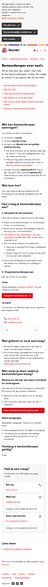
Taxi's (42, 59)
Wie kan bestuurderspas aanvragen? (20, 85)
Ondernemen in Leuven (18, 59)
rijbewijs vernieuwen (23, 165)
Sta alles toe (10, 25)
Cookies (31, 574)
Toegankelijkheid (22, 577)
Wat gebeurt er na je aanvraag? (18, 97)
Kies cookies (10, 39)
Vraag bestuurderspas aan (18, 296)
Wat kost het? (10, 89)
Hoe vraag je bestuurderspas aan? (19, 93)
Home (4, 59)
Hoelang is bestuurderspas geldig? (19, 108)
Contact (5, 574)
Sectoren (34, 59)
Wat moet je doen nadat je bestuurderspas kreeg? (23, 103)
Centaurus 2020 (25, 287)
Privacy (22, 574)
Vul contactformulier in (17, 521)
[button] (21, 330)
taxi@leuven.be (15, 322)
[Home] (11, 50)
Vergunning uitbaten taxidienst (18, 549)
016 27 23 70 (13, 318)
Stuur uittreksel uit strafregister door (21, 410)
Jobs (14, 574)
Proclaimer (7, 577)
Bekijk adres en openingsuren (17, 363)
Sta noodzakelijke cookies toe (18, 32)
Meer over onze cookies (13, 18)
